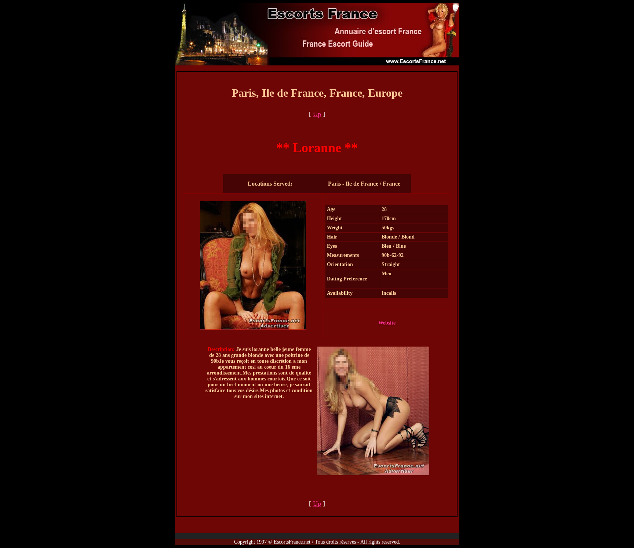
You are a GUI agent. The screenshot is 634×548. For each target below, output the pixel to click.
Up (317, 114)
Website (387, 323)
